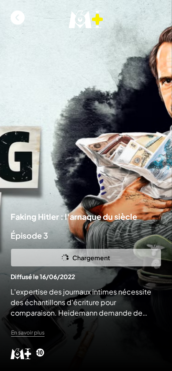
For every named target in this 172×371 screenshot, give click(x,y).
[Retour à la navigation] (18, 18)
